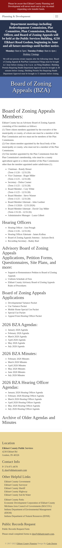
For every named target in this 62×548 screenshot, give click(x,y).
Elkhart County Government (17, 481)
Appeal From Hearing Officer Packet (25, 316)
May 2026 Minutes (16, 369)
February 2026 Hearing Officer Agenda (26, 396)
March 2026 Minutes (17, 362)
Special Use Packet (16, 312)
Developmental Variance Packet (22, 303)
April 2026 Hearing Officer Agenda (24, 402)
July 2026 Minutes (16, 375)
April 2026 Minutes (17, 365)
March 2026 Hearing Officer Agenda (25, 399)
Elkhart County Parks (14, 499)
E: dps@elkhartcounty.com (14, 470)
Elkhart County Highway (15, 491)
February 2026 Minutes (18, 359)
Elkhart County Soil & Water (17, 495)
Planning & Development (16, 16)
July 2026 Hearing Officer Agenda (24, 409)
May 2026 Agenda (16, 343)
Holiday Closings (31, 54)
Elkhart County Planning (27, 544)
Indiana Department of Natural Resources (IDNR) (27, 516)
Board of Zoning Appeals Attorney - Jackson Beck (31, 237)
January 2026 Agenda (18, 330)
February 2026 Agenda (18, 333)
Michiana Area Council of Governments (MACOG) (28, 506)
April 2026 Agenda (17, 340)
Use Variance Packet (17, 306)
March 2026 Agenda (17, 336)
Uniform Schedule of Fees (20, 279)
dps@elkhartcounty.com (43, 534)
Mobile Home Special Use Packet (23, 309)
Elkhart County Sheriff (14, 488)
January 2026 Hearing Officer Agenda (25, 392)
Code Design (52, 544)
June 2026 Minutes (16, 372)
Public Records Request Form (15, 529)
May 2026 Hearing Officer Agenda (24, 406)
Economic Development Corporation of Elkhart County (29, 503)
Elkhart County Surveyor (15, 485)
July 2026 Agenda (16, 346)
